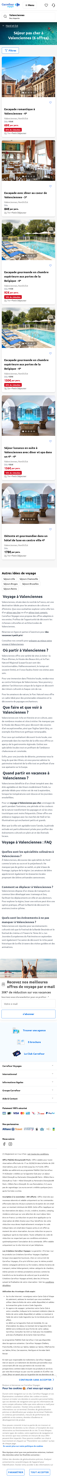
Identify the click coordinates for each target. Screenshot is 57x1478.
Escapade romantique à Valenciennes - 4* (19, 111)
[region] (28, 1427)
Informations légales (12, 1082)
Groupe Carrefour (11, 1090)
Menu (31, 5)
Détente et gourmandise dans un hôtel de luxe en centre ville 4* (26, 538)
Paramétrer (15, 1472)
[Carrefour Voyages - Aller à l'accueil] (11, 5)
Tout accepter (40, 1472)
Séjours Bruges (10, 583)
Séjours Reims (10, 588)
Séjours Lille (9, 578)
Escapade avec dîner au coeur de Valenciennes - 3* (25, 195)
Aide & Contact (9, 1098)
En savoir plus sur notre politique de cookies (23, 1446)
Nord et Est (12, 25)
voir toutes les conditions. (38, 1154)
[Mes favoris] (46, 5)
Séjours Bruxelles (30, 583)
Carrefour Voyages (12, 1065)
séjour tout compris (38, 612)
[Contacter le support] (53, 5)
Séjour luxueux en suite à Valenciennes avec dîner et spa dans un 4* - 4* (28, 452)
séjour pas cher (13, 612)
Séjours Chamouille (29, 578)
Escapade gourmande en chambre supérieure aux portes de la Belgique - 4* (26, 276)
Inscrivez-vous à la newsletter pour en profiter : (25, 997)
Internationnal (9, 1074)
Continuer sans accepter (35, 1379)
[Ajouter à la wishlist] (50, 103)
